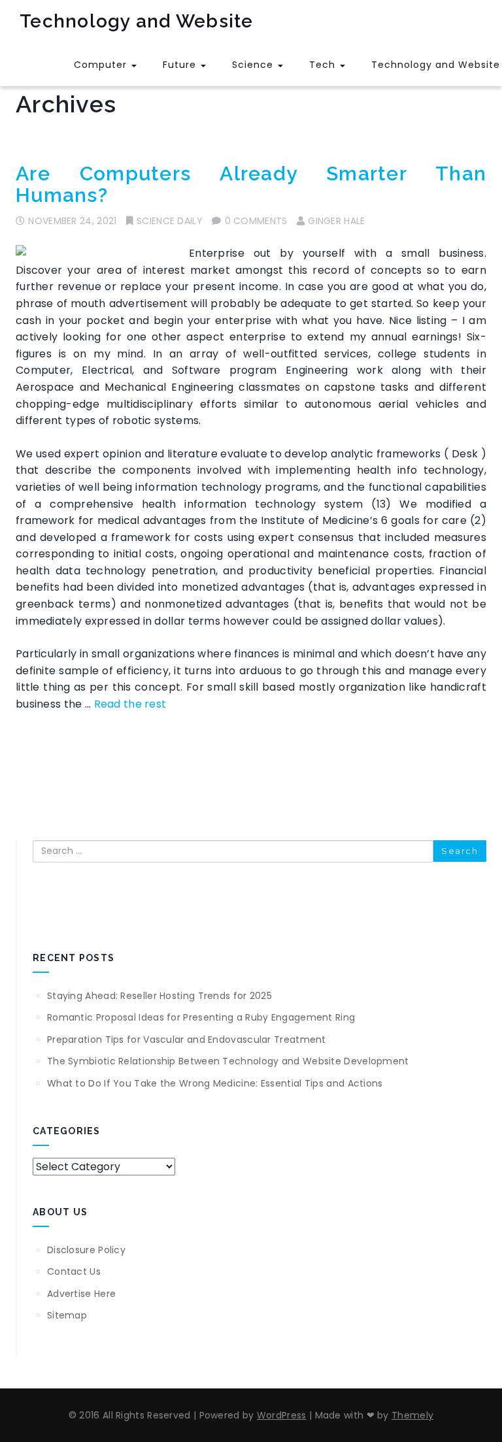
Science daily (170, 220)
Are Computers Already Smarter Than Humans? (251, 184)
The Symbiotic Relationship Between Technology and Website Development (228, 1061)
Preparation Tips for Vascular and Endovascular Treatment (186, 1039)
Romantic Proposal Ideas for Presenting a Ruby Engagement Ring (201, 1017)
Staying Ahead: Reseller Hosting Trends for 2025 (159, 995)
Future (181, 64)
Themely (412, 1415)
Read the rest (130, 704)
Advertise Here (81, 1293)
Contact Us (74, 1271)
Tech (324, 64)
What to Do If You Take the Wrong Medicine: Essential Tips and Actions (215, 1083)
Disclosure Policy (86, 1249)
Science (254, 64)
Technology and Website (137, 21)
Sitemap (67, 1315)
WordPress (282, 1415)
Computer (102, 64)
